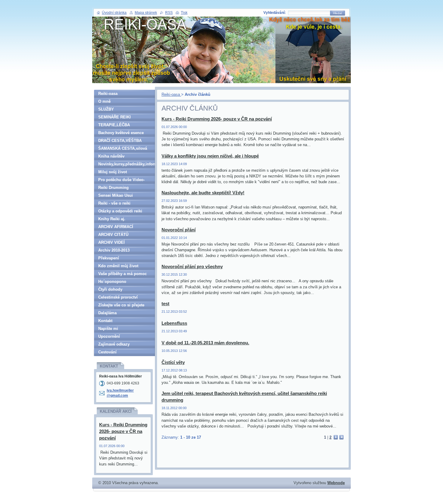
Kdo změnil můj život (118, 266)
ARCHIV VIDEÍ (111, 242)
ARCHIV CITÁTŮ (113, 234)
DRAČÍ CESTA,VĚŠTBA (120, 140)
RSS (169, 12)
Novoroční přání (179, 229)
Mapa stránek (146, 12)
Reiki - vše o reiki (114, 203)
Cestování (107, 352)
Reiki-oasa (171, 94)
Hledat (337, 13)
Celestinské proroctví (118, 297)
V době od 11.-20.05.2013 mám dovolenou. (205, 342)
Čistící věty (173, 362)
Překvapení (108, 258)
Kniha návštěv (111, 156)
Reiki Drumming (113, 187)
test (165, 303)
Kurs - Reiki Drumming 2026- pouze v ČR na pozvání (217, 118)
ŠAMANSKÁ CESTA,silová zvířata (122, 149)
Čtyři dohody (110, 289)
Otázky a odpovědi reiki (120, 211)
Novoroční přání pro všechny (192, 266)
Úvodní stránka (114, 12)
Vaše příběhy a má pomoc (122, 273)
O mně (104, 101)
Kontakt (105, 320)
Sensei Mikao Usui (115, 195)
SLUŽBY (106, 109)
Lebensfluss (174, 323)
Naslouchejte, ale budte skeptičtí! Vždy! (203, 192)
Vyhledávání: (274, 12)
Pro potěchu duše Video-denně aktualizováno (121, 180)
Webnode (336, 483)
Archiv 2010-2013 (114, 250)
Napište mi (108, 328)
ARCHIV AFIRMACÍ (115, 226)
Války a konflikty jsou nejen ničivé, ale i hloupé (210, 155)
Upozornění (109, 336)
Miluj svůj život (112, 172)
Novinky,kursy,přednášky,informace (126, 164)
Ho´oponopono (112, 281)
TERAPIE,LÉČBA (114, 125)
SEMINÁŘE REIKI (114, 117)
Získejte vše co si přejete (121, 305)
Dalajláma (107, 313)
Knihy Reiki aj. (111, 219)
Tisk (184, 12)
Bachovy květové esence (121, 132)
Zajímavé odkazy (114, 344)
